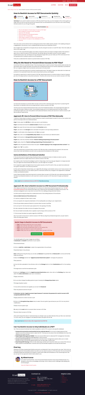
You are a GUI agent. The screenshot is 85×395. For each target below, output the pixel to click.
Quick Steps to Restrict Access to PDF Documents (31, 37)
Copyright (44, 392)
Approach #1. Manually (24, 33)
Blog (66, 5)
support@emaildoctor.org (43, 384)
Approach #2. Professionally (26, 36)
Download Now (36, 234)
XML (49, 392)
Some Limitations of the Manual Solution (28, 34)
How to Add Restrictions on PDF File (29, 181)
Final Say (21, 40)
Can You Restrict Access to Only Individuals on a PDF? (32, 39)
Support (64, 1)
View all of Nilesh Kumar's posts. (28, 365)
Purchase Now (48, 234)
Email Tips (67, 18)
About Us (69, 1)
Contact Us (74, 1)
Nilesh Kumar (20, 18)
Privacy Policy (38, 392)
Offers (54, 5)
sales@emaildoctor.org (43, 386)
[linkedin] (23, 18)
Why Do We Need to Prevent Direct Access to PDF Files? (32, 30)
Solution (60, 5)
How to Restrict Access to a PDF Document (29, 31)
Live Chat (73, 5)
